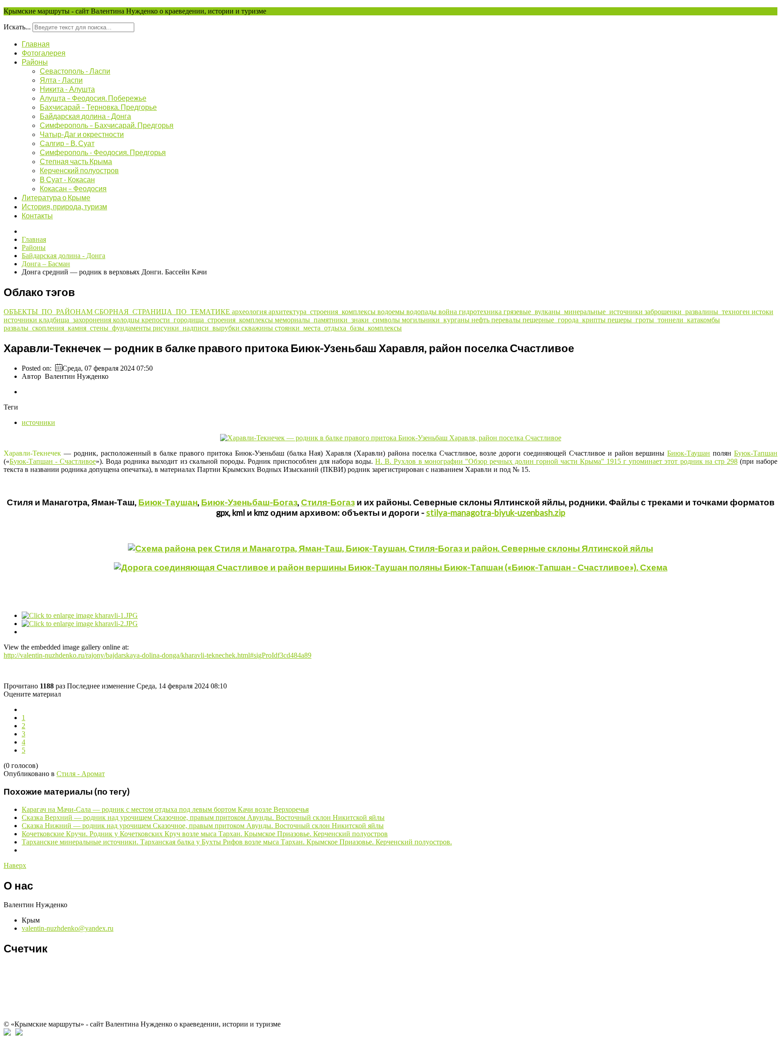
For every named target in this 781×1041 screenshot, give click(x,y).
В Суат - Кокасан (67, 179)
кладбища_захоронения (76, 320)
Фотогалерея (44, 52)
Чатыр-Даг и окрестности (82, 134)
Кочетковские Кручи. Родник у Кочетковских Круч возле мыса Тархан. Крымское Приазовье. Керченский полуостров (205, 834)
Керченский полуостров (79, 170)
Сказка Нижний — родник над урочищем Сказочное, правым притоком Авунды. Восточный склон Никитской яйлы (203, 825)
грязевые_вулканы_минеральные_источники (574, 312)
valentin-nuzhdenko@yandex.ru (67, 928)
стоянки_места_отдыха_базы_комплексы (338, 328)
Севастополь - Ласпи (75, 70)
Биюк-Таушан (688, 453)
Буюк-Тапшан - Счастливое (52, 461)
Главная (36, 43)
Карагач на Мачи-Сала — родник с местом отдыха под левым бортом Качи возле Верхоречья (165, 809)
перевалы (506, 320)
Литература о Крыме (56, 197)
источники (21, 320)
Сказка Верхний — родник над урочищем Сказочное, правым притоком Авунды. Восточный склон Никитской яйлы (203, 817)
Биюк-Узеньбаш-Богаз (249, 502)
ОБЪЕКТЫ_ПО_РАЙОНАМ (49, 312)
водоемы (391, 312)
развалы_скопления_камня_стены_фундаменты (78, 328)
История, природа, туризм (64, 206)
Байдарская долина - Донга (85, 116)
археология (250, 312)
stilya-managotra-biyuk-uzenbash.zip (495, 513)
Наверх (15, 865)
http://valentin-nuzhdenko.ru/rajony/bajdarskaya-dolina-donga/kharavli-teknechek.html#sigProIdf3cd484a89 (157, 655)
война (448, 312)
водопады (422, 312)
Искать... (17, 27)
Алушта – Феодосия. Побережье (93, 98)
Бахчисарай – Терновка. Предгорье (98, 107)
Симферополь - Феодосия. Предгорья (103, 152)
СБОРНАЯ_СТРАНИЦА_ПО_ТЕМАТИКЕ (163, 312)
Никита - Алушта (67, 89)
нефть (481, 320)
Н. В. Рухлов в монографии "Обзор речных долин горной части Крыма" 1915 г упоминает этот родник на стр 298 (556, 461)
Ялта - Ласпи (61, 79)
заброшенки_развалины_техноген (698, 312)
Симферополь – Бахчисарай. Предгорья (107, 125)
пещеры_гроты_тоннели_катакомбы (663, 320)
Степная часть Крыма (76, 161)
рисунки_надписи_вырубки (197, 328)
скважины (258, 328)
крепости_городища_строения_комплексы (208, 320)
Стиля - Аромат (80, 773)
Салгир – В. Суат (67, 143)
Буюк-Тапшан (755, 453)
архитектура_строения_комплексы (322, 312)
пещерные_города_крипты (564, 320)
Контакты (37, 215)
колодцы (127, 320)
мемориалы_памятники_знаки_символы (338, 320)
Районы (35, 61)
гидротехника (481, 312)
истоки (762, 312)
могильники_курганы (436, 320)
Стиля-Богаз (328, 502)
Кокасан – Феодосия (73, 188)
